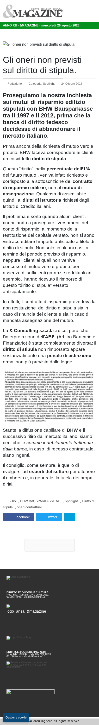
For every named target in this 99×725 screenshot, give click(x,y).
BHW (12, 501)
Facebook (21, 517)
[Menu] (85, 11)
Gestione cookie (16, 717)
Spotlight (49, 83)
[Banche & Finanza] (49, 695)
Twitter (51, 517)
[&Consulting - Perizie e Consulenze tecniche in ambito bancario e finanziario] (49, 668)
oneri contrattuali (29, 507)
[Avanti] (61, 545)
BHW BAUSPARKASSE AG (40, 501)
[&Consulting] (49, 641)
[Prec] (36, 545)
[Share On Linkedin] (69, 517)
